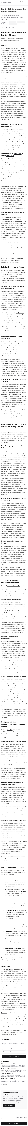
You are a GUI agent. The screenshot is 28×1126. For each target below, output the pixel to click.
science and (10, 586)
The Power (5, 580)
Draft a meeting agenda (8, 1048)
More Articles (20, 1117)
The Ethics (22, 498)
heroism (3, 527)
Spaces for (19, 782)
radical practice (11, 258)
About (25, 1117)
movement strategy (6, 872)
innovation (9, 730)
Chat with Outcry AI (15, 1123)
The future (4, 1013)
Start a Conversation (14, 1056)
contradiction (20, 313)
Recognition (10, 156)
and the (13, 212)
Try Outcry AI (23, 2)
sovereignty (17, 939)
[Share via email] (13, 27)
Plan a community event (8, 1051)
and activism (9, 969)
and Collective (21, 379)
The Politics (18, 154)
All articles (3, 1084)
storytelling (17, 586)
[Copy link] (9, 27)
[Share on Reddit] (2, 27)
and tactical (12, 912)
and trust (7, 363)
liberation (23, 186)
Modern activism (5, 76)
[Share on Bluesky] (6, 27)
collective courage (14, 260)
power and (5, 997)
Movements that (5, 243)
